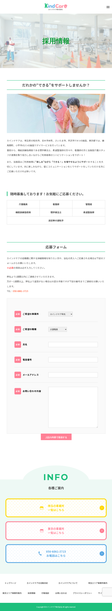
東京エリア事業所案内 (12, 593)
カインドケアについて (68, 583)
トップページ (10, 583)
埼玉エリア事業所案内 (97, 583)
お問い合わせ (61, 593)
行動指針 (45, 593)
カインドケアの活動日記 (37, 583)
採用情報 (31, 593)
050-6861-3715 (20, 291)
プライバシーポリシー (82, 593)
